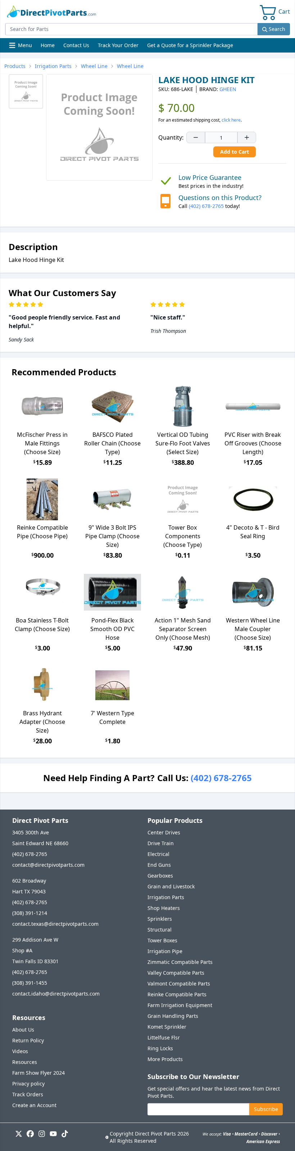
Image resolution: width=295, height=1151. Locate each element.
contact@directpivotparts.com (48, 864)
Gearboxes (160, 875)
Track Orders (27, 1094)
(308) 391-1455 (29, 982)
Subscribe (266, 1109)
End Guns (159, 864)
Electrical (158, 854)
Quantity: (170, 137)
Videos (20, 1051)
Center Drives (164, 832)
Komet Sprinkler (167, 1026)
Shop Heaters (164, 908)
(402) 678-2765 (206, 206)
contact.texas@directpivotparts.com (55, 923)
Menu (21, 47)
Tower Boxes (162, 940)
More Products (165, 1059)
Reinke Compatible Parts (177, 994)
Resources (24, 1062)
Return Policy (28, 1040)
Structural (160, 929)
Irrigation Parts (166, 897)
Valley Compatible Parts (176, 972)
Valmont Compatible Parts (179, 983)
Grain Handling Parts (173, 1015)
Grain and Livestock (171, 886)
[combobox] (131, 29)
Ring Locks (160, 1048)
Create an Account (34, 1105)
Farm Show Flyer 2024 (38, 1072)
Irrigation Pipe (165, 951)
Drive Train (161, 843)
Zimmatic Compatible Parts (180, 962)
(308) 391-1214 (29, 913)
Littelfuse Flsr (164, 1037)
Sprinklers (160, 918)
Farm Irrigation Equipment (180, 1005)
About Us (23, 1029)
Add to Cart (234, 151)
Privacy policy (28, 1083)
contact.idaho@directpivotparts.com (56, 993)
